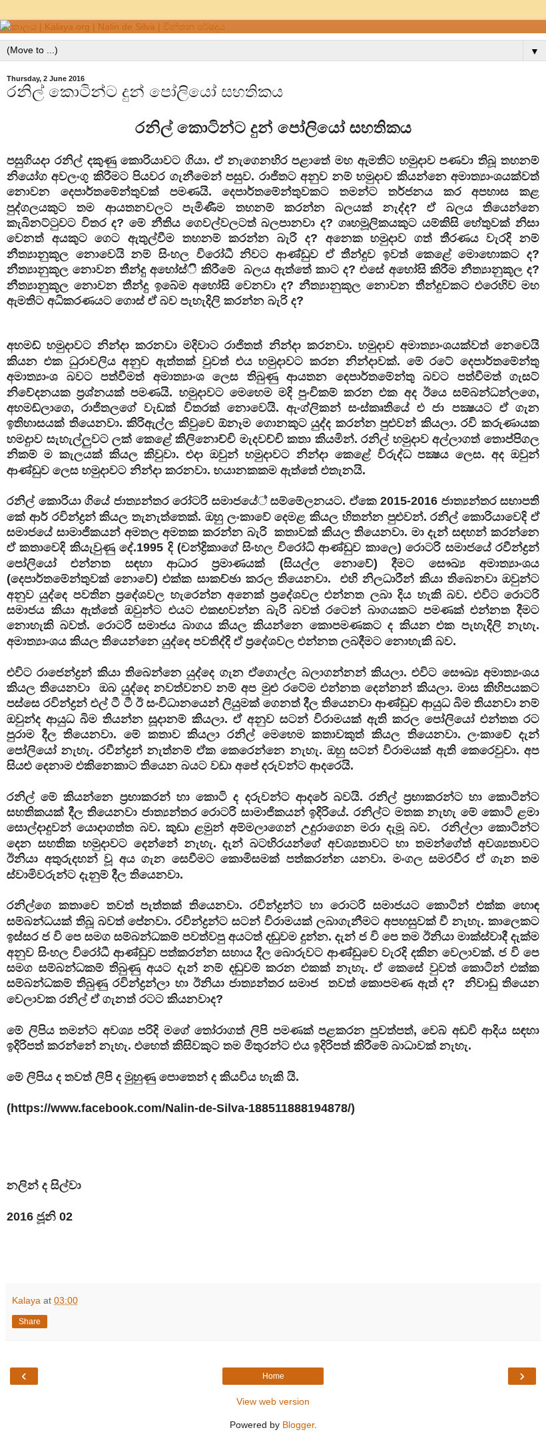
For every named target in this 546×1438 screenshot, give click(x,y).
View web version (273, 1401)
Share (30, 1321)
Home (273, 1376)
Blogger (298, 1424)
